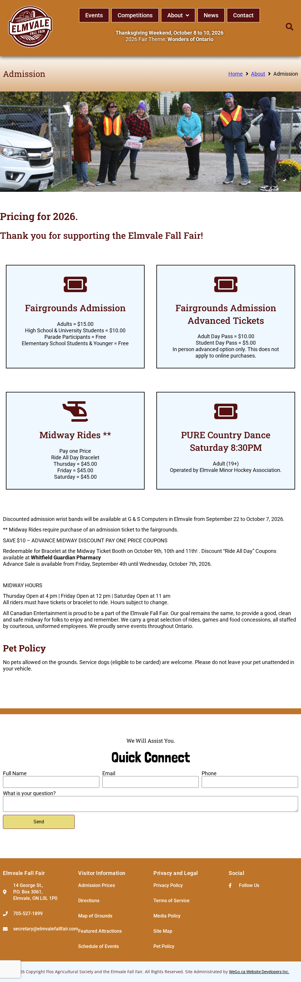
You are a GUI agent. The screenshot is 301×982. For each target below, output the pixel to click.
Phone (209, 773)
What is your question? (29, 793)
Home (235, 74)
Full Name (15, 773)
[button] (290, 27)
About (258, 74)
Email (108, 773)
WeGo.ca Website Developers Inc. (259, 971)
